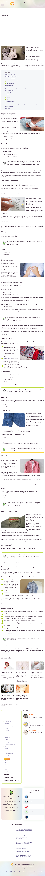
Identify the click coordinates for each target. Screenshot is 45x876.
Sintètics (8, 94)
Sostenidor (7, 723)
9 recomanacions (9, 106)
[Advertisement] (22, 27)
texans (6, 734)
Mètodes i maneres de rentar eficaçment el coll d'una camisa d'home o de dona (22, 697)
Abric (7, 728)
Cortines (6, 771)
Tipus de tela (8, 92)
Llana (8, 99)
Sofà (30, 722)
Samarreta (7, 767)
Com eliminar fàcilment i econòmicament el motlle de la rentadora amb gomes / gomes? (35, 717)
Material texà (9, 95)
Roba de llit (7, 751)
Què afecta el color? (9, 90)
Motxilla (6, 760)
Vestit (6, 746)
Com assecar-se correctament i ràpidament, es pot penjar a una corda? (21, 104)
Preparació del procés (10, 74)
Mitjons (6, 739)
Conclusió (7, 108)
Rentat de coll (8, 87)
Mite (30, 796)
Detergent (9, 81)
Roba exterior (7, 725)
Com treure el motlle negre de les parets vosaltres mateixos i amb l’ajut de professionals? (24, 844)
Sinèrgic (31, 812)
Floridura (31, 714)
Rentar (5, 719)
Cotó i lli (8, 97)
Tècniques (6, 774)
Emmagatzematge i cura (10, 780)
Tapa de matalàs (9, 753)
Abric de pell (8, 730)
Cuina (7, 750)
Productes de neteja (9, 777)
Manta (7, 755)
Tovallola (6, 748)
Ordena (31, 807)
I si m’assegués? (8, 103)
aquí (21, 285)
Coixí (7, 757)
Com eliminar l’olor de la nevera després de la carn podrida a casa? (24, 856)
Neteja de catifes (32, 730)
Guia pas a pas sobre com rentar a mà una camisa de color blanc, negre (37, 674)
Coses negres (7, 769)
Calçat (6, 741)
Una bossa (7, 766)
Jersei (6, 762)
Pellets (6, 735)
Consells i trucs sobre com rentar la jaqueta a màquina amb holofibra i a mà (24, 837)
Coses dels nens (8, 732)
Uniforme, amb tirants (10, 101)
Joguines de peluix (8, 737)
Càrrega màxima (10, 83)
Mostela (31, 801)
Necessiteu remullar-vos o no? (12, 76)
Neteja (5, 713)
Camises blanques (8, 358)
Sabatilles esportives (10, 742)
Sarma (30, 817)
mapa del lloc (40, 871)
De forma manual (9, 85)
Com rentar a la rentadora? (11, 78)
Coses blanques (8, 721)
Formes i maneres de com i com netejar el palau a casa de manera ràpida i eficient (36, 734)
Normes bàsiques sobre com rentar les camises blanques (6, 674)
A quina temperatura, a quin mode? (14, 79)
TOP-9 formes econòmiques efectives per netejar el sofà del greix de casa (36, 726)
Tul (5, 764)
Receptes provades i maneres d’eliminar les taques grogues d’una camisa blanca (21, 674)
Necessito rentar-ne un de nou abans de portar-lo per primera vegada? (21, 88)
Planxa (5, 716)
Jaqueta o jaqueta (9, 726)
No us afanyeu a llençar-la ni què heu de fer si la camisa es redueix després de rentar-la (7, 697)
